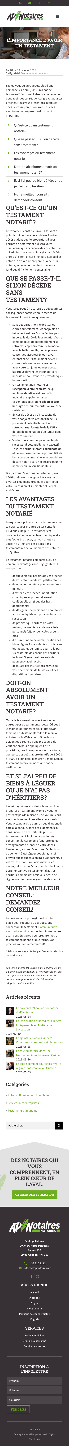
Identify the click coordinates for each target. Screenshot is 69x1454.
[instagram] (37, 1276)
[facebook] (31, 1276)
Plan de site (34, 1439)
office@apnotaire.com (37, 1268)
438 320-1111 (38, 1263)
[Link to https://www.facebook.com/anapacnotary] (39, 3)
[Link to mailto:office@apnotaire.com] (29, 3)
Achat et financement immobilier (29, 1095)
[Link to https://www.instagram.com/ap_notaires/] (49, 3)
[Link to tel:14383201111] (20, 3)
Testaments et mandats (34, 73)
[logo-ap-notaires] (25, 12)
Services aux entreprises (23, 1103)
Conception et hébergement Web (30, 1434)
